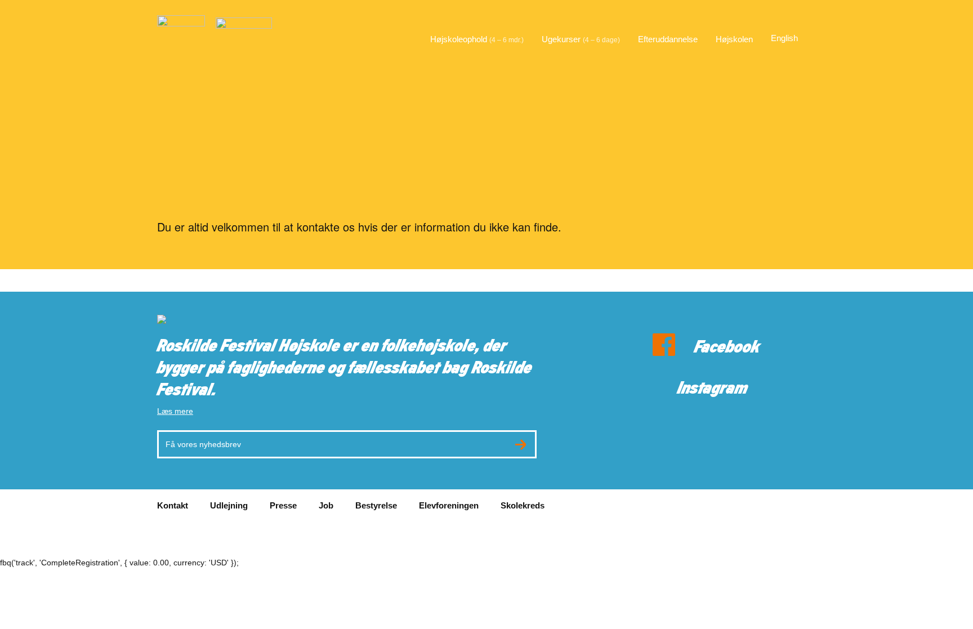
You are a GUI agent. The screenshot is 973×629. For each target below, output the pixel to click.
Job (326, 505)
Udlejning (229, 505)
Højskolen (734, 39)
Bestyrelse (376, 505)
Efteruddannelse (668, 39)
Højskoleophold (477, 39)
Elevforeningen (449, 505)
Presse (283, 505)
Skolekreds (522, 505)
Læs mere (175, 411)
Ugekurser (581, 39)
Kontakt (172, 505)
